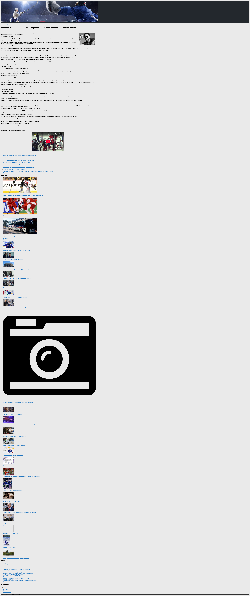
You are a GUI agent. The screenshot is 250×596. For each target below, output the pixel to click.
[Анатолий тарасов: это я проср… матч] (8, 463)
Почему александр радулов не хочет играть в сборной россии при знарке (18, 160)
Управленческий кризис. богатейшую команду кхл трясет (15, 572)
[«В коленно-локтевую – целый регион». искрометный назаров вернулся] (8, 305)
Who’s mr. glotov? (6, 581)
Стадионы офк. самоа (7, 570)
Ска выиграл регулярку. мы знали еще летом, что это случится (16, 250)
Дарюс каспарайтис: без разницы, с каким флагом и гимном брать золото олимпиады (23, 195)
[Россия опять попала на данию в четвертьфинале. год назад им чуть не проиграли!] (20, 213)
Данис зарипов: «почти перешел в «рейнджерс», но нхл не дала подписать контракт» (21, 287)
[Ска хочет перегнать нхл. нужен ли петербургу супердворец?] (8, 266)
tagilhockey (6, 30)
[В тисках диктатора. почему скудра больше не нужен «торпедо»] (8, 276)
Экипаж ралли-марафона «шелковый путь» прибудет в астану (16, 558)
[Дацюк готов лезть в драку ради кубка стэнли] (8, 452)
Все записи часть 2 (7, 590)
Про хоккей (5, 24)
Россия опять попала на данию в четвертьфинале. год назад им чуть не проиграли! (22, 215)
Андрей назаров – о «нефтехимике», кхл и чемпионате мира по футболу (19, 236)
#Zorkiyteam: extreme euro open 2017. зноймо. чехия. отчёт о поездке (18, 573)
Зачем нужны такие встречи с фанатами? (12, 575)
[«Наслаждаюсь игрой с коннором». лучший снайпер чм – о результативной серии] (8, 422)
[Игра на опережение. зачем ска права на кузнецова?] (8, 443)
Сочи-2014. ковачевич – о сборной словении (12, 490)
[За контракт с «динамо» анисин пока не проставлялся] (8, 434)
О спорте (5, 563)
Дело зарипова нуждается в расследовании (12, 414)
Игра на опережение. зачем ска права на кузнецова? (14, 445)
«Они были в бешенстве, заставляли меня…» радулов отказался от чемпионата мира (21, 158)
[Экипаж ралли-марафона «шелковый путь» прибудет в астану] (8, 555)
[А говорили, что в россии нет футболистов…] (8, 531)
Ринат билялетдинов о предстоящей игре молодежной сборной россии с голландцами (21, 476)
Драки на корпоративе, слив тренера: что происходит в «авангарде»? (17, 405)
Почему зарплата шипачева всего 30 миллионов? (13, 259)
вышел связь (15, 169)
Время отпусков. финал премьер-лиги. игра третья (13, 577)
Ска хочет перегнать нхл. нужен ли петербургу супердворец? (16, 269)
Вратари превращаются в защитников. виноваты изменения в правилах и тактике (20, 580)
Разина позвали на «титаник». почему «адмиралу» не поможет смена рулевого (19, 512)
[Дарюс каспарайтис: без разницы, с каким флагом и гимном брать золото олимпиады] (20, 193)
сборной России (21, 169)
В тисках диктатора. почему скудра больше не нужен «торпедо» (17, 278)
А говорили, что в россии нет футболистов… (12, 533)
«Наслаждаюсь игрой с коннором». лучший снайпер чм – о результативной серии (20, 425)
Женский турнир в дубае (8, 579)
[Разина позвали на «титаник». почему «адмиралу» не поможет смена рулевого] (8, 510)
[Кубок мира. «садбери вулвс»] (6, 545)
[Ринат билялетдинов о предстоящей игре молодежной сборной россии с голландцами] (8, 474)
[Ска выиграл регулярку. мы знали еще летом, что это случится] (8, 248)
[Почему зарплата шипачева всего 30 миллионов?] (8, 257)
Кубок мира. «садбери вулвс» (9, 547)
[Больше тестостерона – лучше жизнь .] (8, 499)
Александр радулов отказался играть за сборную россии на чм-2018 (17, 162)
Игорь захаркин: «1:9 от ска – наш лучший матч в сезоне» (15, 297)
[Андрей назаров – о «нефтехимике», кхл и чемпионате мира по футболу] (20, 233)
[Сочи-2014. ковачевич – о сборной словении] (7, 488)
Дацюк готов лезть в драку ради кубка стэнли (13, 455)
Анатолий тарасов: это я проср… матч (11, 466)
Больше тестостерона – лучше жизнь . (11, 501)
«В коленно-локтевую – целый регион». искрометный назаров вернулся (18, 307)
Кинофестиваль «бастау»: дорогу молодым (12, 523)
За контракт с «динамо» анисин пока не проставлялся (14, 436)
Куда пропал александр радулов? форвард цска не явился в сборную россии (19, 155)
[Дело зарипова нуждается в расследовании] (8, 412)
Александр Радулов (8, 169)
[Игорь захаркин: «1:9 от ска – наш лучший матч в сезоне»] (8, 295)
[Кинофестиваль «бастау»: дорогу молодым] (8, 520)
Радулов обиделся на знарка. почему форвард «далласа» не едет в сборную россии (21, 164)
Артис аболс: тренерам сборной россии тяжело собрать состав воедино (18, 167)
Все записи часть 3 (7, 592)
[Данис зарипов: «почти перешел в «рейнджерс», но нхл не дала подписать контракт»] (8, 285)
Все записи (5, 589)
